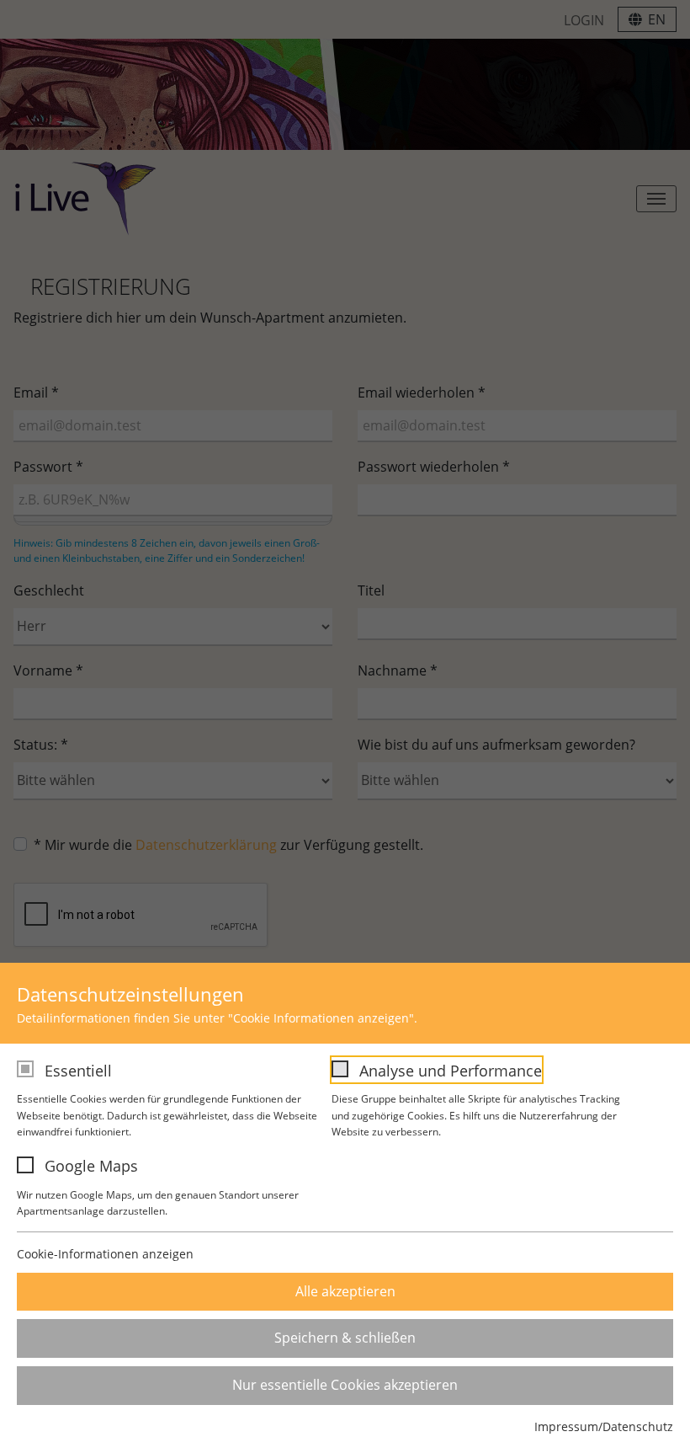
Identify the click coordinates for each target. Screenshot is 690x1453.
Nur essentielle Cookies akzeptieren (345, 1385)
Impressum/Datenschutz (603, 1426)
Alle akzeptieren (345, 1291)
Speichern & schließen (345, 1337)
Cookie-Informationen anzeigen (105, 1254)
